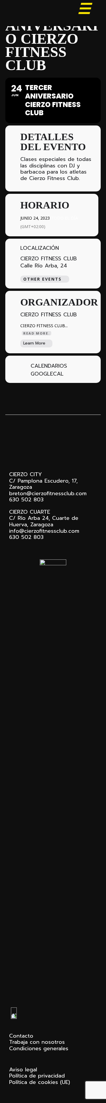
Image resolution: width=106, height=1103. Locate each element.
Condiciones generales (38, 1048)
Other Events (42, 279)
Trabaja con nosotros (37, 1042)
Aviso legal (23, 1069)
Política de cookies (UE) (39, 1082)
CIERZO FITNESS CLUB (48, 258)
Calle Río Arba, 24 (43, 266)
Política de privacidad (37, 1076)
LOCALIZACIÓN (39, 248)
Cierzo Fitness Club (38, 11)
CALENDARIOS (49, 366)
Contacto (21, 1036)
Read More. (36, 333)
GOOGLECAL (47, 374)
